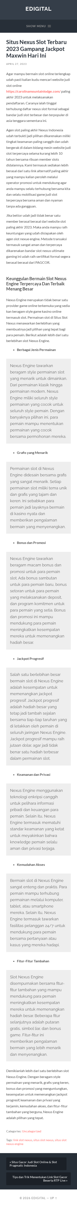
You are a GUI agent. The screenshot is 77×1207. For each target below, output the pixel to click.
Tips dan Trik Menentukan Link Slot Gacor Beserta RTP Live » (39, 1178)
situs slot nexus (43, 1140)
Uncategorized (31, 1131)
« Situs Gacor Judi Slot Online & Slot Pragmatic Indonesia (33, 1163)
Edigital (38, 8)
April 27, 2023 (16, 63)
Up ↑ (53, 1198)
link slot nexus (22, 1140)
